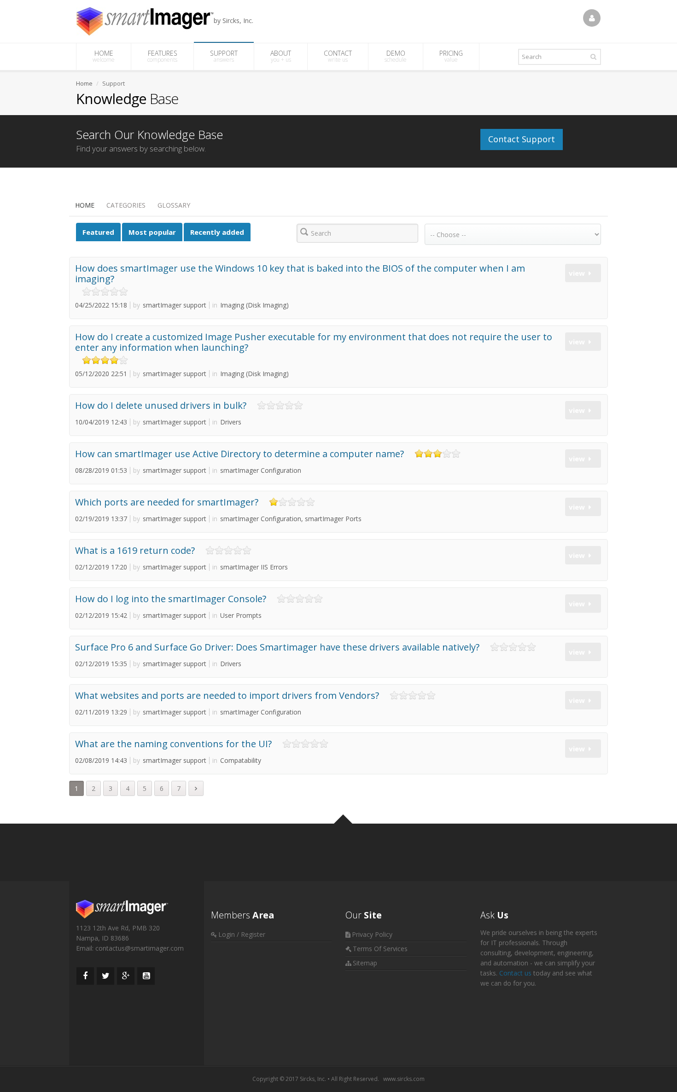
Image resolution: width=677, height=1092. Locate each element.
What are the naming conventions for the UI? (173, 743)
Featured (98, 232)
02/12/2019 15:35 (101, 663)
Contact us (515, 973)
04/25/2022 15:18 (101, 305)
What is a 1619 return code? (135, 550)
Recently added (217, 232)
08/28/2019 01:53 (101, 470)
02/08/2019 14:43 (101, 760)
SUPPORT (224, 56)
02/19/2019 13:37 (101, 518)
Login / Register (241, 934)
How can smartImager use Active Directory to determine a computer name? (239, 453)
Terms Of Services (380, 948)
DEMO (396, 56)
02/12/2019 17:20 (101, 567)
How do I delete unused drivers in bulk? (160, 405)
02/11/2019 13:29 (101, 712)
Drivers (226, 422)
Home (84, 205)
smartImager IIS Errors (250, 567)
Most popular (152, 232)
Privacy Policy (372, 934)
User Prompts (237, 615)
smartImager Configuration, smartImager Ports (287, 518)
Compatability (236, 760)
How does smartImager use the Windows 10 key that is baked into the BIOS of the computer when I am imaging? (300, 273)
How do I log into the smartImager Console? (170, 598)
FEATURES (162, 56)
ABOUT (280, 56)
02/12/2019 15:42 (101, 615)
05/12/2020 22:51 (101, 373)
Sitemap (365, 962)
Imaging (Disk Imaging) (250, 305)
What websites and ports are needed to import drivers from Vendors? (227, 695)
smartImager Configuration (256, 470)
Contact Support (521, 139)
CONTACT (338, 56)
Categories (126, 205)
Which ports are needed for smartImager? (166, 502)
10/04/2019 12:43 (101, 422)
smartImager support (169, 305)
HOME (104, 56)
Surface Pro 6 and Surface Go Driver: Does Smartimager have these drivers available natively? (277, 647)
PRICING (451, 56)
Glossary (174, 205)
